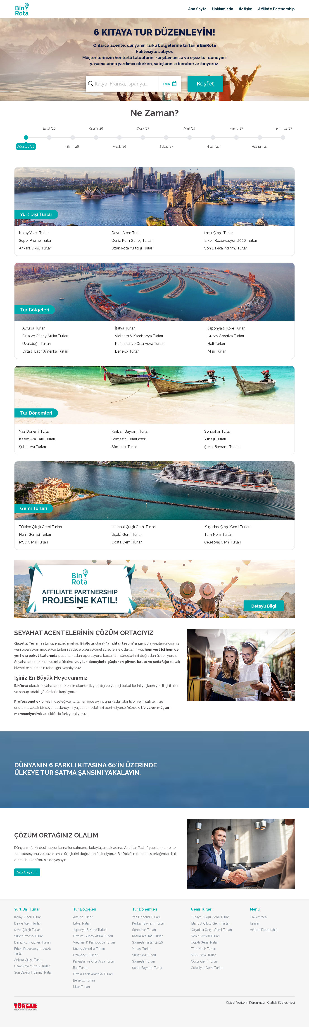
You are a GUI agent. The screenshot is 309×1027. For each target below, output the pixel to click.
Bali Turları (216, 344)
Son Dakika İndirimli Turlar (225, 248)
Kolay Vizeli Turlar (34, 233)
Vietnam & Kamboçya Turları (139, 336)
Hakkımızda (222, 9)
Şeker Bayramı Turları (221, 447)
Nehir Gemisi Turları (35, 534)
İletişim (245, 9)
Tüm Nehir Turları (218, 534)
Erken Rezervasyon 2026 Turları (230, 240)
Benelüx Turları (127, 351)
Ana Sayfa (197, 9)
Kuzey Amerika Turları (226, 336)
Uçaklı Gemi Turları (127, 534)
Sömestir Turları (125, 447)
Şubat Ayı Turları (32, 447)
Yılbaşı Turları (215, 439)
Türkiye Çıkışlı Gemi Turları (40, 527)
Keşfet (205, 83)
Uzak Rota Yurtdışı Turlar (132, 248)
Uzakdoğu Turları (36, 344)
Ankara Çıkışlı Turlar (35, 248)
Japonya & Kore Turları (226, 328)
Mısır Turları (217, 351)
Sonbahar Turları (217, 431)
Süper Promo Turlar (35, 240)
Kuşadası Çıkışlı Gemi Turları (227, 527)
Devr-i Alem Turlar (127, 233)
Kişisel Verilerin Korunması (245, 1002)
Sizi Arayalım (27, 872)
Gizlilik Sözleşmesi (281, 1002)
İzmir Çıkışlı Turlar (218, 233)
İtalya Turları (125, 328)
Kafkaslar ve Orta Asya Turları (139, 344)
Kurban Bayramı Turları (130, 431)
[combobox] (133, 84)
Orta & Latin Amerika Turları (45, 351)
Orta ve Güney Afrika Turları (45, 336)
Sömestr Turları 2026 (129, 439)
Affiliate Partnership (276, 9)
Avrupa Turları (33, 328)
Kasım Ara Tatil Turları (37, 439)
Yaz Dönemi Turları (34, 431)
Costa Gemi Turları (127, 542)
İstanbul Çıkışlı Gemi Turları (134, 527)
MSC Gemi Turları (33, 542)
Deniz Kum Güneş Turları (132, 240)
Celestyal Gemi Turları (222, 542)
